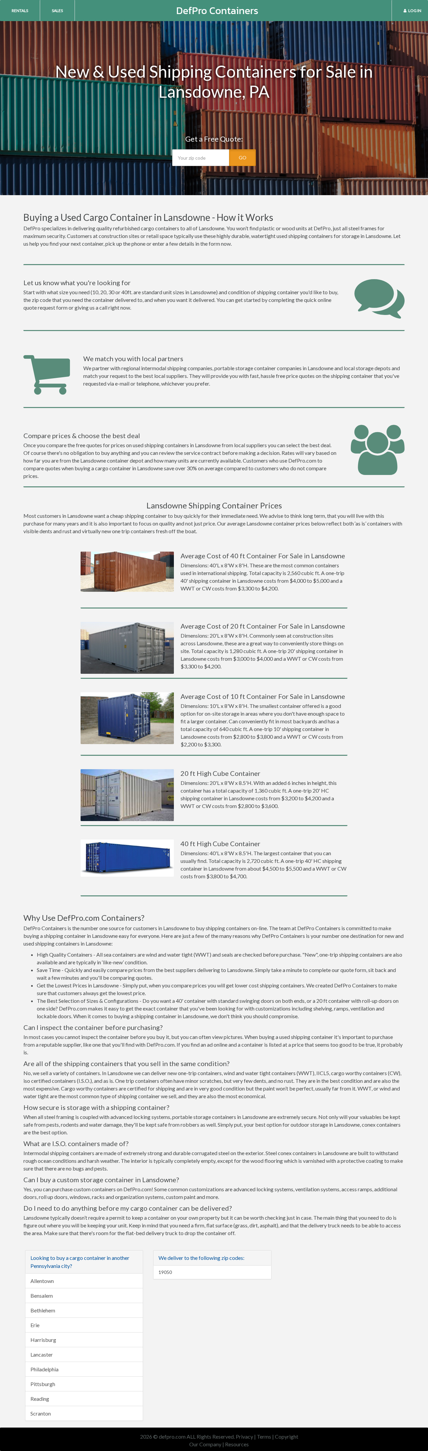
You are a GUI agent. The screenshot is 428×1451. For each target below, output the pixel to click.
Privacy (244, 1436)
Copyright (286, 1436)
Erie (34, 1325)
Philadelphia (44, 1369)
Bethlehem (42, 1310)
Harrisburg (43, 1340)
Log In (414, 10)
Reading (39, 1398)
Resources (237, 1444)
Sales (57, 10)
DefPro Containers (217, 10)
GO (242, 157)
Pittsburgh (42, 1384)
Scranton (40, 1413)
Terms (264, 1436)
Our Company (205, 1444)
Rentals (20, 10)
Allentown (42, 1281)
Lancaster (41, 1354)
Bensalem (41, 1295)
